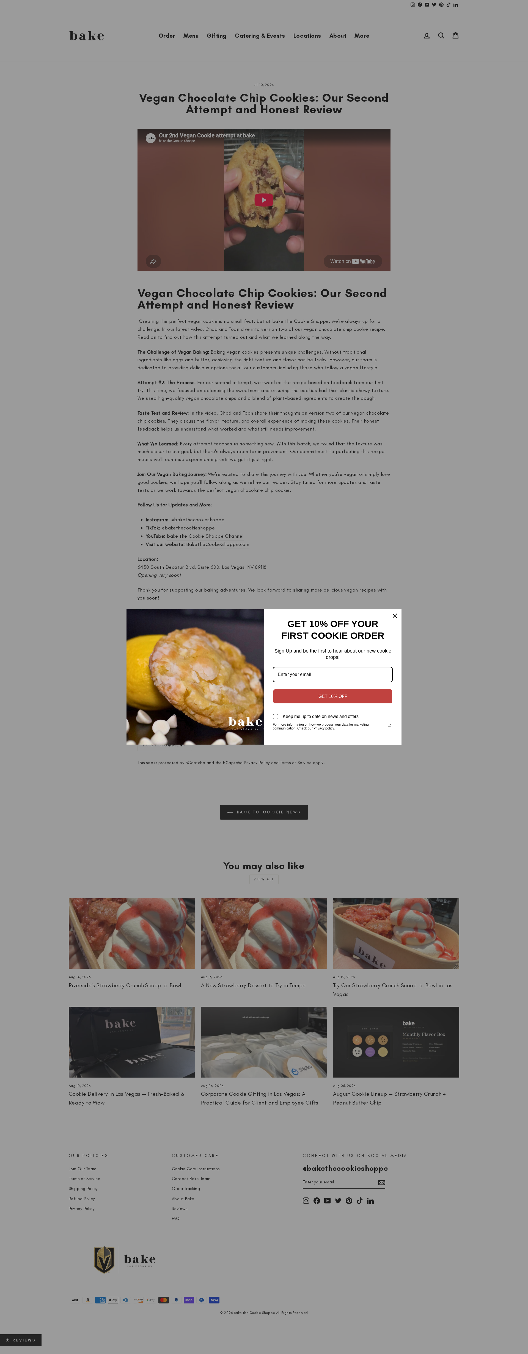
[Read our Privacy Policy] (389, 725)
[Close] (395, 615)
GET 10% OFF (332, 696)
